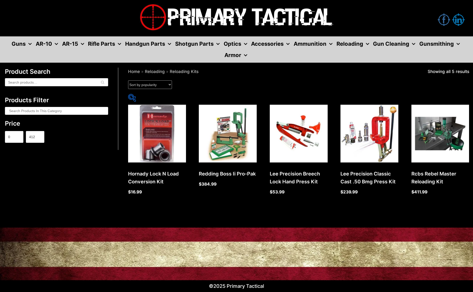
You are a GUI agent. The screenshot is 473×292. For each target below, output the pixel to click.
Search (102, 83)
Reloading (155, 71)
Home (134, 71)
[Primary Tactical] (236, 18)
